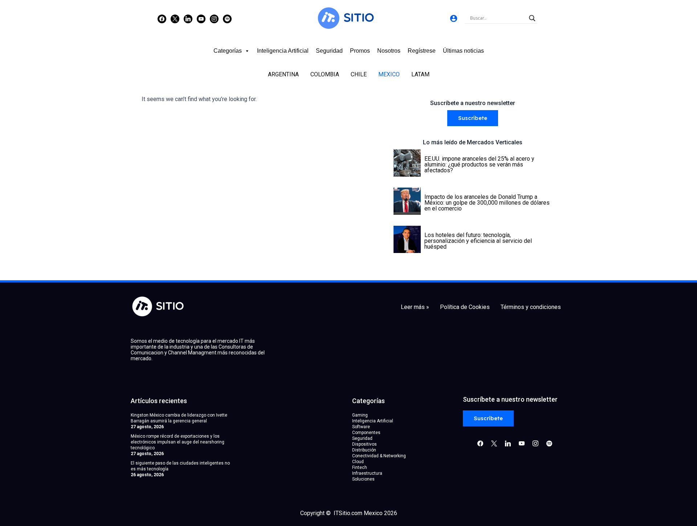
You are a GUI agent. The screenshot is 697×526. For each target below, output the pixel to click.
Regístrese (422, 51)
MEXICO (389, 74)
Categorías (227, 51)
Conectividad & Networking (379, 455)
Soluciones (363, 479)
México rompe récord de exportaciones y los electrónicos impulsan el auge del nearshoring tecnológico (177, 442)
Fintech (359, 467)
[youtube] (201, 18)
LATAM (420, 74)
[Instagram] (188, 18)
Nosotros (388, 51)
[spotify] (227, 18)
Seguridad (329, 51)
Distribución (364, 450)
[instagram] (214, 18)
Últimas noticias (463, 51)
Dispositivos (364, 444)
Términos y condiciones (531, 307)
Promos (360, 51)
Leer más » (415, 307)
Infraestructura (367, 473)
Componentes (366, 432)
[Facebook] (162, 18)
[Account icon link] (453, 18)
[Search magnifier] (532, 18)
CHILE (359, 74)
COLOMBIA (324, 74)
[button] (472, 118)
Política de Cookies (465, 307)
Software (361, 426)
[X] (175, 18)
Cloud (358, 461)
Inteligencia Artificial (283, 51)
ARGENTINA (283, 74)
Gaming (360, 415)
